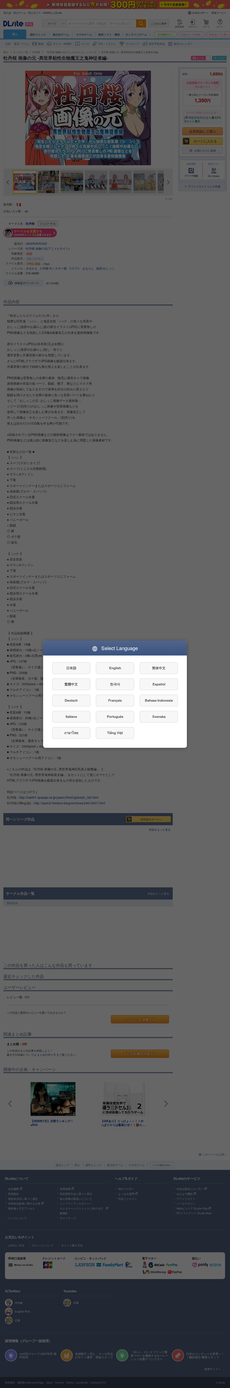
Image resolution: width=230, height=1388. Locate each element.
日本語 (71, 667)
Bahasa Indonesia (159, 700)
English (115, 667)
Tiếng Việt (115, 732)
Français (115, 700)
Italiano (71, 716)
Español (159, 684)
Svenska (159, 716)
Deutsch (71, 700)
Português (115, 716)
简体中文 (159, 667)
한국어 (115, 684)
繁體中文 (71, 684)
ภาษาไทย (71, 732)
